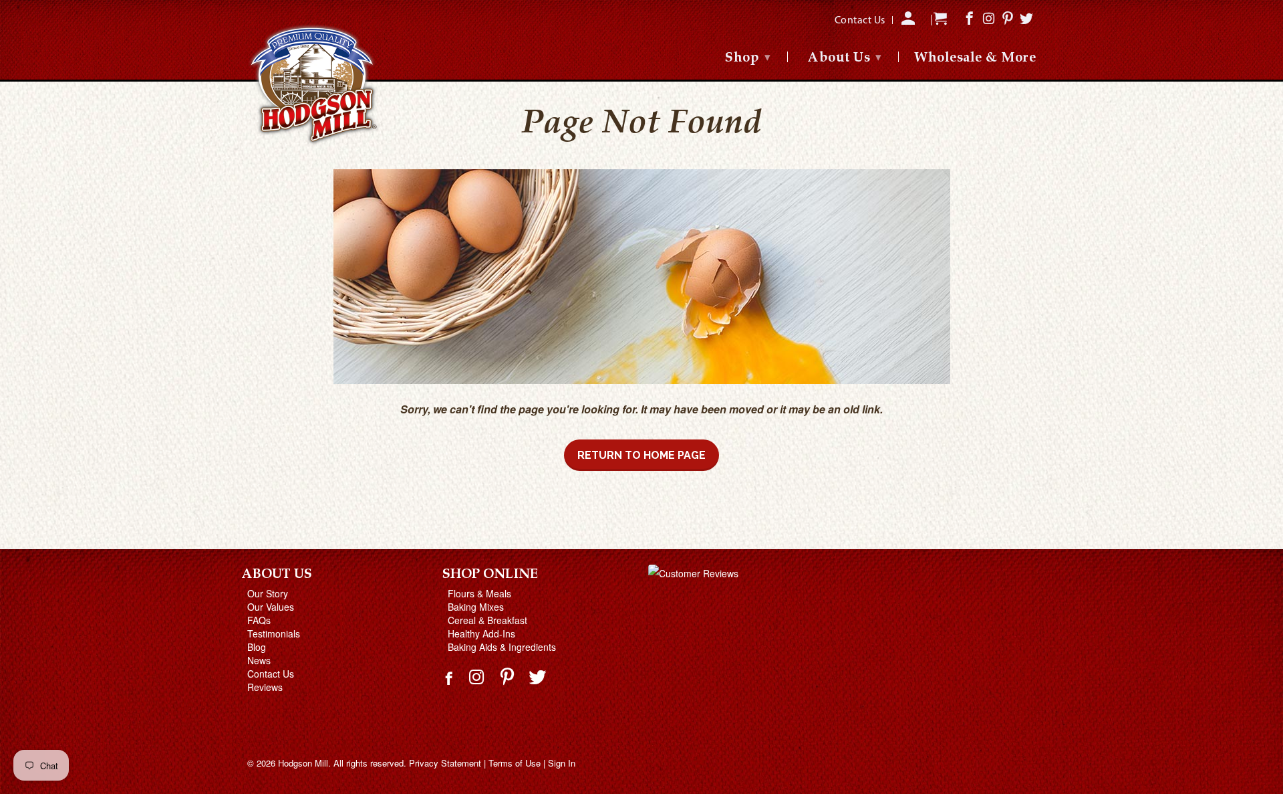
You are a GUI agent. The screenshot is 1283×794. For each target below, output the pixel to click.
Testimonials (273, 633)
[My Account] (909, 23)
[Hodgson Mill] (314, 85)
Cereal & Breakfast (487, 620)
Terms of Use (514, 763)
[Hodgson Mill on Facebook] (450, 683)
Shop (747, 58)
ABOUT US (277, 574)
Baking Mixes (476, 606)
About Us (844, 58)
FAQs (259, 620)
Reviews (265, 687)
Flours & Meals (479, 593)
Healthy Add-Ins (481, 633)
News (259, 660)
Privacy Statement (445, 763)
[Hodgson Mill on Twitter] (539, 676)
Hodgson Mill (303, 763)
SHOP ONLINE (490, 574)
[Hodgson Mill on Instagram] (478, 676)
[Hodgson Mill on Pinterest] (508, 676)
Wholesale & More (975, 59)
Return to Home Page (641, 455)
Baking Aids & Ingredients (502, 647)
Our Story (267, 593)
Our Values (270, 606)
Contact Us (270, 673)
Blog (256, 647)
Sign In (561, 763)
